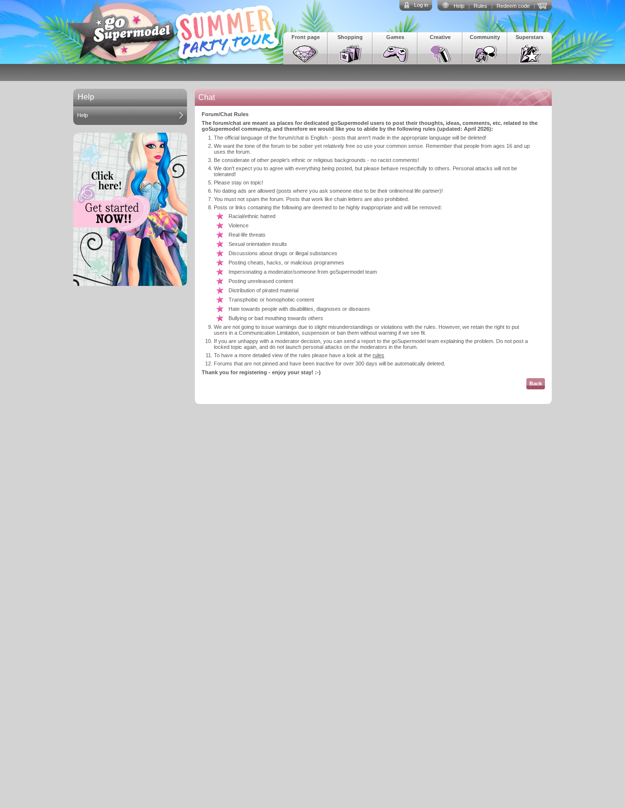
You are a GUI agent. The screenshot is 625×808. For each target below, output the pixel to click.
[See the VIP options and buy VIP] (543, 5)
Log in (421, 5)
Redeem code (513, 6)
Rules (480, 6)
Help (459, 6)
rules (378, 355)
